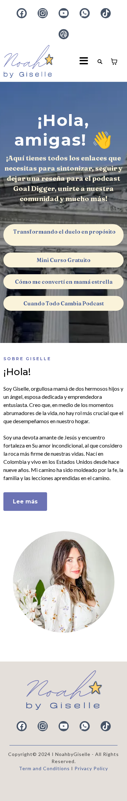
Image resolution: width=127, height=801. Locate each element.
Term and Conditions (45, 768)
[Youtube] (63, 13)
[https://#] (63, 690)
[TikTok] (105, 13)
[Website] (63, 34)
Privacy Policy (91, 768)
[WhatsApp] (84, 13)
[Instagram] (42, 13)
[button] (84, 62)
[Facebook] (21, 13)
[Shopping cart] (114, 61)
